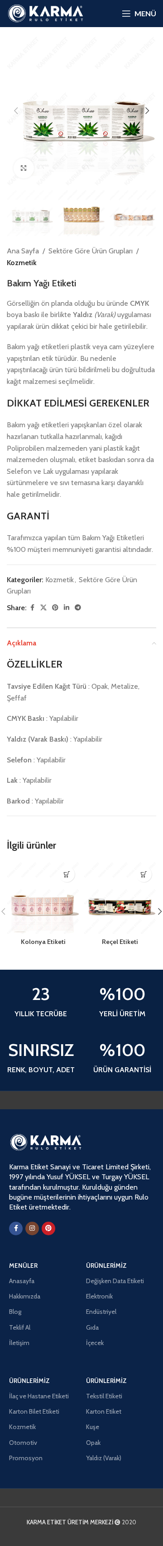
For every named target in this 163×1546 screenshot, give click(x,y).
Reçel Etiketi (120, 942)
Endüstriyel (101, 1312)
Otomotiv (23, 1443)
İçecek (95, 1343)
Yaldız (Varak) (103, 1458)
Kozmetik (22, 262)
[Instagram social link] (32, 1228)
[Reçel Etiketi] (120, 898)
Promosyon (26, 1458)
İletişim (19, 1343)
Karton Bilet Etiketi (34, 1411)
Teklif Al (19, 1327)
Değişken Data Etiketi (115, 1281)
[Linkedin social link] (66, 608)
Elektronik (99, 1296)
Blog (15, 1312)
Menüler (23, 1265)
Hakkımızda (24, 1296)
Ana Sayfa (23, 251)
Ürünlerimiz (106, 1265)
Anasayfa (21, 1281)
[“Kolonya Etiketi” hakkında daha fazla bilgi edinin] (67, 874)
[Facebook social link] (32, 608)
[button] (16, 111)
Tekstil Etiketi (104, 1396)
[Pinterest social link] (55, 608)
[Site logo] (45, 13)
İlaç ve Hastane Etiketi (39, 1396)
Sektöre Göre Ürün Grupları (90, 251)
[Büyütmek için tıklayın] (24, 168)
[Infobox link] (41, 1002)
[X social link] (43, 608)
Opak (93, 1443)
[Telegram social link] (78, 608)
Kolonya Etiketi (43, 942)
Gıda (92, 1327)
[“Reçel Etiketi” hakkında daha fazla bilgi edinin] (144, 874)
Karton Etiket (103, 1411)
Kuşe (92, 1427)
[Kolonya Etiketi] (43, 898)
